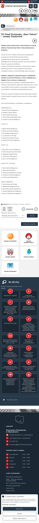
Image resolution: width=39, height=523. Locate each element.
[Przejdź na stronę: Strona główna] (2, 26)
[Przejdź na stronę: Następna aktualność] (36, 209)
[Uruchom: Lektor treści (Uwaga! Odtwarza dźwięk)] (21, 11)
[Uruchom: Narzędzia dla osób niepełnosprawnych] (31, 11)
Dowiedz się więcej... (9, 504)
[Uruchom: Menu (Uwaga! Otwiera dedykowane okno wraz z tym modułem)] (35, 6)
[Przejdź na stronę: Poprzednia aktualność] (23, 209)
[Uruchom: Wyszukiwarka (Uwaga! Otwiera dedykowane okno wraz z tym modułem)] (31, 6)
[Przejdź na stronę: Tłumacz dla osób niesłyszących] (35, 11)
